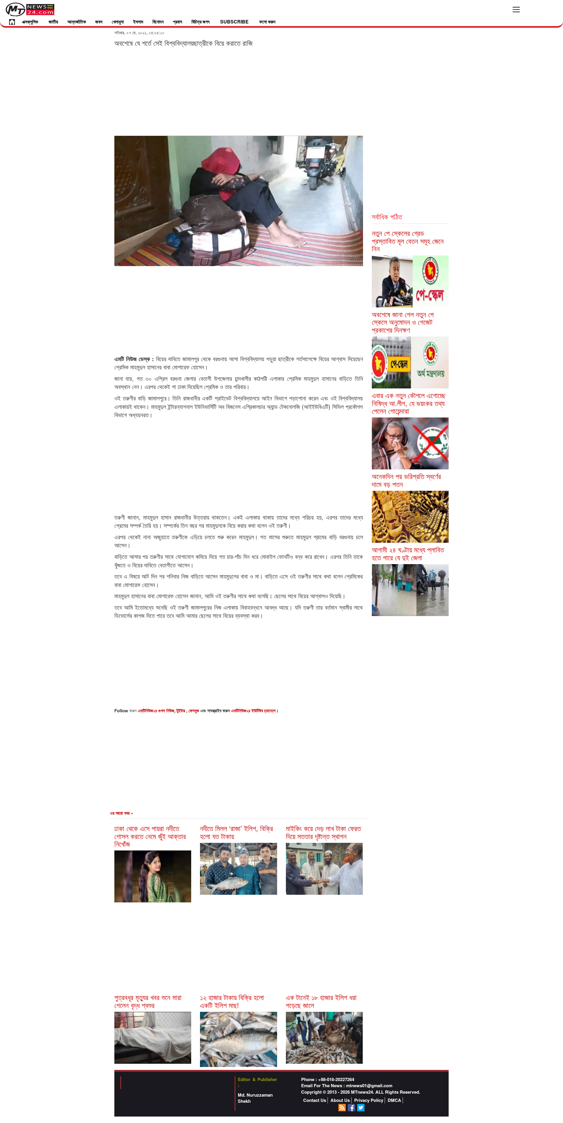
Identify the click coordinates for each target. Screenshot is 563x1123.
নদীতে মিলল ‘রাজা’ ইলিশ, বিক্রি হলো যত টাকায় (236, 832)
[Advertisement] (238, 91)
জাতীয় (53, 21)
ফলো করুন (267, 21)
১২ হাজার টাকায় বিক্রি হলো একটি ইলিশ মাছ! (232, 1001)
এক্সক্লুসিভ (30, 21)
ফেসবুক (194, 710)
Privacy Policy (368, 1100)
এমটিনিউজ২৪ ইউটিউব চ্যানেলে (253, 710)
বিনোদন (158, 21)
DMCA (394, 1100)
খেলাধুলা (118, 21)
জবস (98, 21)
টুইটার (181, 710)
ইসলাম (138, 21)
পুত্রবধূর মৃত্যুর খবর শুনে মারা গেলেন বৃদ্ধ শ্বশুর (148, 1001)
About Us (340, 1100)
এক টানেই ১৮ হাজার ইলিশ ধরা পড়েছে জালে (321, 1001)
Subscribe (234, 21)
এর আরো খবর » (121, 813)
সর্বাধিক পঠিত (387, 216)
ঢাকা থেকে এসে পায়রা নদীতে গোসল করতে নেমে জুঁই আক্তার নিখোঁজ (150, 836)
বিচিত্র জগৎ (200, 21)
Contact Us (314, 1100)
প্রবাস (177, 21)
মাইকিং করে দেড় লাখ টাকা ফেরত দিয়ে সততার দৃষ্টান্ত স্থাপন (323, 832)
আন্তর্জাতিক (76, 21)
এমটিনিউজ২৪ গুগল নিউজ (156, 710)
